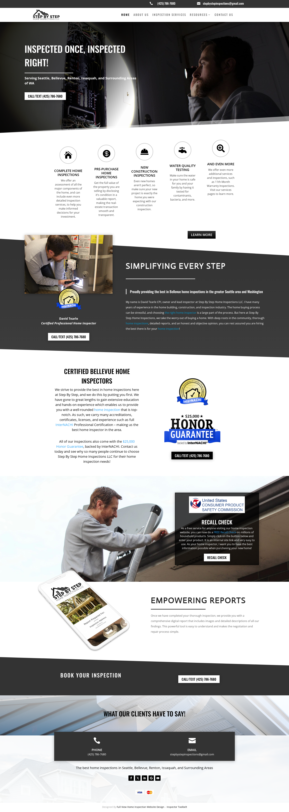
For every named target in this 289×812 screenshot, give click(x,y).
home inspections (137, 323)
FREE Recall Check (225, 532)
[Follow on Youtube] (158, 778)
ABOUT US (141, 15)
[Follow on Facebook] (131, 778)
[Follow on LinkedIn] (144, 778)
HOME (125, 15)
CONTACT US (224, 15)
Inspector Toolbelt (177, 806)
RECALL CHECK (217, 557)
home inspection (168, 329)
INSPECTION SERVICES (169, 15)
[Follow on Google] (151, 778)
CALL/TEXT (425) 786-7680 (45, 96)
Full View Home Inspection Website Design (141, 806)
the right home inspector (180, 313)
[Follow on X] (137, 778)
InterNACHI (64, 424)
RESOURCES (199, 15)
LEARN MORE (201, 234)
